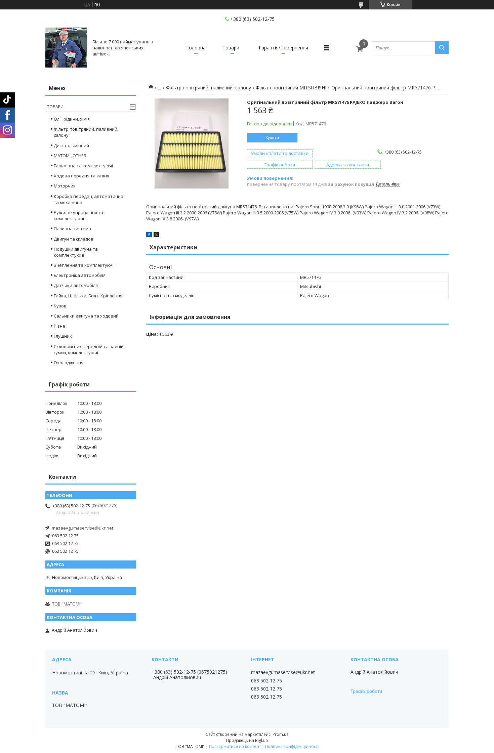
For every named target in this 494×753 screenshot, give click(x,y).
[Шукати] (442, 47)
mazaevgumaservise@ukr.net (82, 528)
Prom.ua (281, 734)
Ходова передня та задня (81, 176)
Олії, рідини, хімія (72, 119)
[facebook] (149, 236)
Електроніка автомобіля (80, 275)
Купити (272, 137)
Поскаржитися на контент (235, 746)
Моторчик (65, 186)
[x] (156, 236)
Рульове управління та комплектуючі (78, 215)
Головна (196, 47)
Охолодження (68, 363)
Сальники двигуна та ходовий (86, 316)
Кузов (60, 306)
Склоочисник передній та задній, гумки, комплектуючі (89, 349)
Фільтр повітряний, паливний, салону (208, 87)
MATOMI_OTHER (70, 156)
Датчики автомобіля (76, 285)
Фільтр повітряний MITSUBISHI (291, 87)
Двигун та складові (74, 239)
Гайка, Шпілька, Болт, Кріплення (88, 296)
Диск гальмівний (71, 145)
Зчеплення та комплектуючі (84, 265)
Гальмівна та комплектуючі (83, 166)
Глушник (63, 336)
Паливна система (72, 228)
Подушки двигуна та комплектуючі (76, 252)
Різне (59, 326)
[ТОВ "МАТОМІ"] (66, 48)
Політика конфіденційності (292, 746)
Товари (230, 47)
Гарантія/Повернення (283, 47)
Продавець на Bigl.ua (247, 740)
